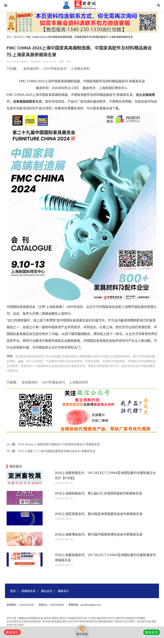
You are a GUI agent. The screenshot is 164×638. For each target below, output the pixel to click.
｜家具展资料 (29, 68)
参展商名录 (28, 591)
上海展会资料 (78, 382)
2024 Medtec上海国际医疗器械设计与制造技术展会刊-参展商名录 (59, 444)
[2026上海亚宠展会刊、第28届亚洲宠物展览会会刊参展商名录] (25, 524)
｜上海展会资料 (78, 68)
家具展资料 (30, 382)
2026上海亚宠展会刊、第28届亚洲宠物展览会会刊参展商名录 (98, 514)
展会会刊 (19, 37)
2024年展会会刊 (53, 382)
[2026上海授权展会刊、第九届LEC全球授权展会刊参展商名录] (25, 503)
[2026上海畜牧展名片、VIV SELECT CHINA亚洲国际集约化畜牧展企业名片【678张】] (25, 483)
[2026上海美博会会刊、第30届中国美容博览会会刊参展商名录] (25, 545)
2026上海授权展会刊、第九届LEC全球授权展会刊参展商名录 (98, 493)
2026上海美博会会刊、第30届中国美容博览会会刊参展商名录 (98, 534)
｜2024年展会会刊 (53, 68)
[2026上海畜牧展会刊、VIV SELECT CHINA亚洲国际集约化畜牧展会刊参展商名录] (25, 565)
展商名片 (63, 591)
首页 (9, 37)
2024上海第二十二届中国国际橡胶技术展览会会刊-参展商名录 (56, 451)
